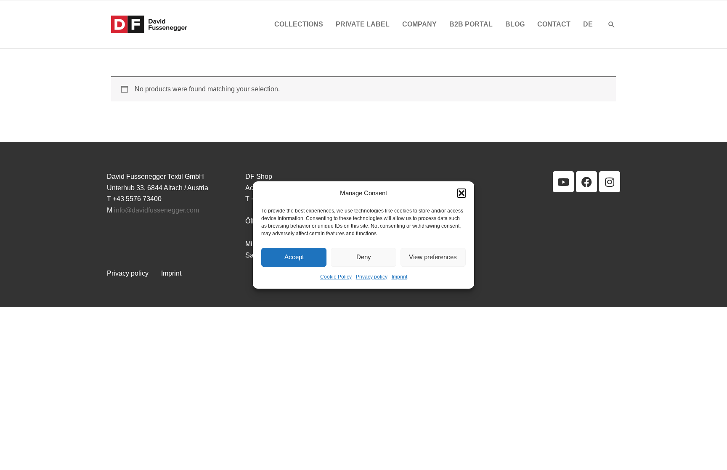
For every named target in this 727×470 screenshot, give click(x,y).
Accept (294, 257)
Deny (363, 257)
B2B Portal (471, 24)
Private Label (363, 24)
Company (419, 24)
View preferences (433, 257)
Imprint (399, 277)
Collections (298, 24)
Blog (515, 24)
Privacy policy (371, 277)
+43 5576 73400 (137, 198)
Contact (553, 24)
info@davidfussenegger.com (156, 210)
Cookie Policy (336, 277)
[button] (461, 193)
